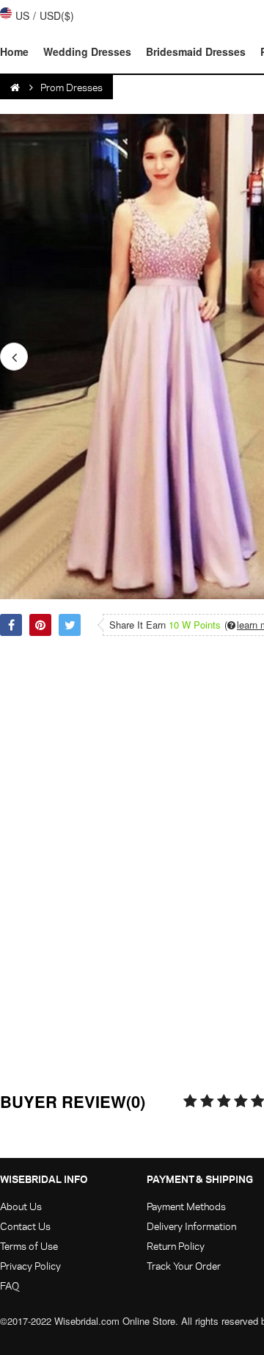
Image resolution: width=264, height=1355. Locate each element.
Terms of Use (29, 1246)
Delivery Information (191, 1226)
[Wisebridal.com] (16, 87)
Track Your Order (184, 1265)
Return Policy (176, 1246)
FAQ (9, 1285)
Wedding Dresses (87, 51)
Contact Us (25, 1226)
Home (14, 51)
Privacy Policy (30, 1265)
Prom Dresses (71, 87)
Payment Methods (186, 1206)
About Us (21, 1206)
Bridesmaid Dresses (196, 51)
